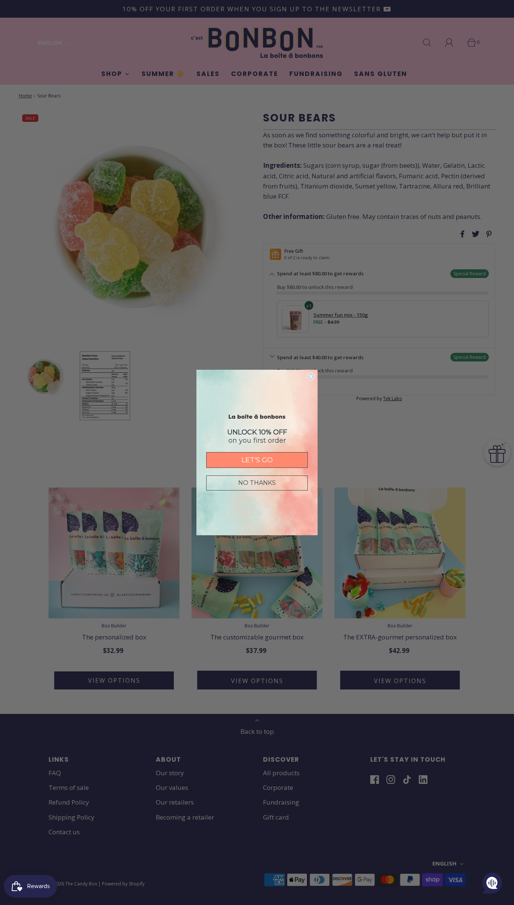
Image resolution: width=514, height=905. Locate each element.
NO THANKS (257, 482)
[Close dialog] (311, 376)
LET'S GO (257, 460)
